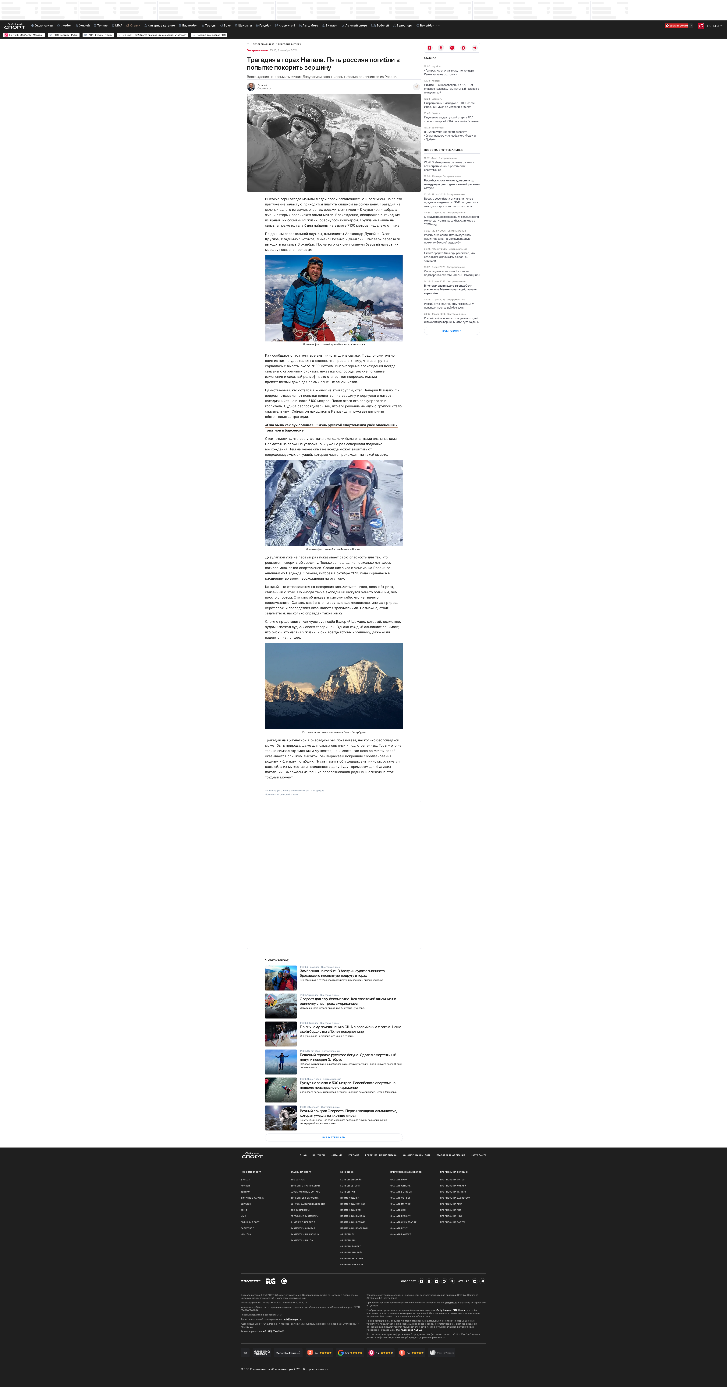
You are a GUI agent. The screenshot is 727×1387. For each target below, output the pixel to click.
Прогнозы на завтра (453, 1222)
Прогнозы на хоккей (453, 1186)
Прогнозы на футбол (453, 1180)
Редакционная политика (381, 1155)
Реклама (354, 1155)
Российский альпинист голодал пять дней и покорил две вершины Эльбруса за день (451, 320)
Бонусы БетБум (350, 1186)
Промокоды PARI (350, 1210)
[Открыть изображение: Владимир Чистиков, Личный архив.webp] (334, 298)
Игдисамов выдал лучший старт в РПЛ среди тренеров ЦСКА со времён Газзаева (451, 119)
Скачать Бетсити (400, 1216)
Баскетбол (247, 1228)
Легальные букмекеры (305, 1216)
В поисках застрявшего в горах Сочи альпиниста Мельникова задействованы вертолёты (450, 289)
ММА (243, 1216)
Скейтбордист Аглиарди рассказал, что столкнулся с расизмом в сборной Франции (449, 256)
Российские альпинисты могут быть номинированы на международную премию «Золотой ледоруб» (447, 238)
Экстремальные (257, 50)
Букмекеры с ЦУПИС (303, 1228)
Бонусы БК (347, 1172)
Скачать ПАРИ (398, 1180)
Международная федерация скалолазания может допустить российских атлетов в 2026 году (451, 220)
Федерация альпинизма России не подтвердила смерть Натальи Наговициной (452, 273)
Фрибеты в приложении (305, 1186)
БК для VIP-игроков (303, 1222)
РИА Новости (460, 1310)
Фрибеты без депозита (305, 1198)
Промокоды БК (349, 1198)
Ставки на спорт (301, 1172)
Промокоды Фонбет (352, 1204)
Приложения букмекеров (406, 1172)
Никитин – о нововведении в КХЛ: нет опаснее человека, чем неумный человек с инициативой (451, 88)
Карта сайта (478, 1155)
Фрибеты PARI (348, 1240)
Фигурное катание (252, 1198)
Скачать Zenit (399, 1228)
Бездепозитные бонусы (306, 1192)
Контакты (319, 1155)
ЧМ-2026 (246, 1234)
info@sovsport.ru (293, 1319)
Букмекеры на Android (305, 1234)
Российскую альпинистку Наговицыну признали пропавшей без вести (449, 305)
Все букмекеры (300, 1210)
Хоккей (245, 1186)
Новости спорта (251, 1172)
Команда (336, 1155)
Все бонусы (298, 1180)
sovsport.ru (451, 1302)
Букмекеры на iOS (302, 1240)
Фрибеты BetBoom (351, 1258)
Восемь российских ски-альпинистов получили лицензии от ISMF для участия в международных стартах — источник (451, 202)
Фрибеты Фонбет (350, 1246)
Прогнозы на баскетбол (455, 1198)
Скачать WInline (400, 1186)
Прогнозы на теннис (453, 1192)
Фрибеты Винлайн (351, 1252)
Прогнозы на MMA (451, 1204)
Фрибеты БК (347, 1234)
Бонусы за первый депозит (308, 1204)
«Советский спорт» (287, 794)
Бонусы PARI (348, 1192)
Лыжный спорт (250, 1222)
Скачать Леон (398, 1210)
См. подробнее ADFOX (409, 1329)
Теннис (245, 1192)
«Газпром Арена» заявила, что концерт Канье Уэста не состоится (449, 72)
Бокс (244, 1210)
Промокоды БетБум (352, 1222)
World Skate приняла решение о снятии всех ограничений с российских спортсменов (449, 166)
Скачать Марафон (401, 1204)
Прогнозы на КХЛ (451, 1216)
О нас (303, 1155)
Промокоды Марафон (353, 1228)
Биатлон (246, 1204)
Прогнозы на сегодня (454, 1172)
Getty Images (443, 1310)
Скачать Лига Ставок (403, 1222)
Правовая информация (451, 1155)
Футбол (245, 1180)
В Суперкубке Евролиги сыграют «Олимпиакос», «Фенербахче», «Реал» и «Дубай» (450, 135)
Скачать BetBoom (401, 1192)
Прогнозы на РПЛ (451, 1210)
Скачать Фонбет (400, 1198)
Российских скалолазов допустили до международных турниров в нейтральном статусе (452, 184)
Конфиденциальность (417, 1155)
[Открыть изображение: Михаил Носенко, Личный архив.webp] (334, 503)
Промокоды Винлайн (353, 1216)
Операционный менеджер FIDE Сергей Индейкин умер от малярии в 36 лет (449, 105)
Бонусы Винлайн (351, 1180)
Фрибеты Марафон (351, 1264)
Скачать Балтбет (400, 1234)
